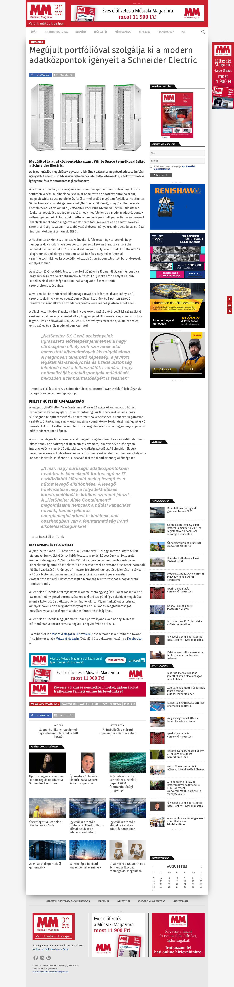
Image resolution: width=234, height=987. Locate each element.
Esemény (80, 31)
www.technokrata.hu (42, 972)
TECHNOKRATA (165, 31)
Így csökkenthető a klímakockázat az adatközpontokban (122, 825)
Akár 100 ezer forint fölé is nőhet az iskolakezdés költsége (186, 768)
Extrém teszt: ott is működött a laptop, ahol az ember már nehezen (185, 655)
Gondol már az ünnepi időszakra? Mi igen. (180, 608)
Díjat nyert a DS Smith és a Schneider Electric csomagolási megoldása (128, 867)
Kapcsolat (103, 901)
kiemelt (96, 704)
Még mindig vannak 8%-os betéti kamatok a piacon (182, 720)
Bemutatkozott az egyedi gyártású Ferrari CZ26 (181, 510)
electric (84, 704)
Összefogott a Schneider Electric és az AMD (46, 823)
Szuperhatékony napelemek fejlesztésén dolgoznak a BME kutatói (58, 733)
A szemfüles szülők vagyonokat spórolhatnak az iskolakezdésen (185, 821)
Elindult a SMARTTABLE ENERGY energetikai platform (185, 704)
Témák (33, 31)
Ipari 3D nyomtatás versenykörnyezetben (180, 590)
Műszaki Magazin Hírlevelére (71, 634)
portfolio (115, 704)
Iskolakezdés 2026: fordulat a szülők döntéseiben (184, 623)
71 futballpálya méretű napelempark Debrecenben (117, 731)
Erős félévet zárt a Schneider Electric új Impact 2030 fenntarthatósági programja (123, 783)
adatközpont (69, 704)
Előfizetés (100, 31)
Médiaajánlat (123, 31)
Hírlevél (144, 31)
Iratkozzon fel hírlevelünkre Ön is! (50, 949)
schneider (129, 704)
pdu (105, 704)
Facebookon (135, 638)
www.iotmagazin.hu (59, 972)
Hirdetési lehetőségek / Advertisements (68, 901)
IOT (183, 31)
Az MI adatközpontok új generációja (45, 865)
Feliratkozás (161, 175)
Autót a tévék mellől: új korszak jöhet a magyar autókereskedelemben (186, 691)
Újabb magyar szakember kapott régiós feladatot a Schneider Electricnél (46, 780)
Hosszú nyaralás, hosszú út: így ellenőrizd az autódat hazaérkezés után (185, 754)
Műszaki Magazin (67, 638)
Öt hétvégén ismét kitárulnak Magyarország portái (184, 545)
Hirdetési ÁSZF (180, 901)
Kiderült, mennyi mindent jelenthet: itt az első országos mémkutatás (184, 676)
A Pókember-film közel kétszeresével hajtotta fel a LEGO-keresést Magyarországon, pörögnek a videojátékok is (184, 788)
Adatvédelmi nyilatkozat (151, 901)
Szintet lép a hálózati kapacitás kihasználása (85, 865)
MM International (56, 31)
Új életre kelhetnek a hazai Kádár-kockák (183, 560)
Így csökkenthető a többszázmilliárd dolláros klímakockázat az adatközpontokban (86, 827)
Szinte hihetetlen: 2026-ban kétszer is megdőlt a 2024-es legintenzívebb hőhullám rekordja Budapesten (184, 529)
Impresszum (123, 901)
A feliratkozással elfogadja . (174, 167)
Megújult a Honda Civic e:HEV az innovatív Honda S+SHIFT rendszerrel (185, 576)
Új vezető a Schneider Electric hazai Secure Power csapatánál (84, 780)
